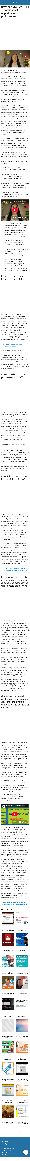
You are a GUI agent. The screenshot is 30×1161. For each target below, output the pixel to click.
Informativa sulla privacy (8, 1150)
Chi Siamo (4, 1152)
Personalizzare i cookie (8, 1146)
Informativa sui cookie (8, 1148)
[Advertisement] (15, 33)
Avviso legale (5, 1144)
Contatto (4, 1154)
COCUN (15, 2)
